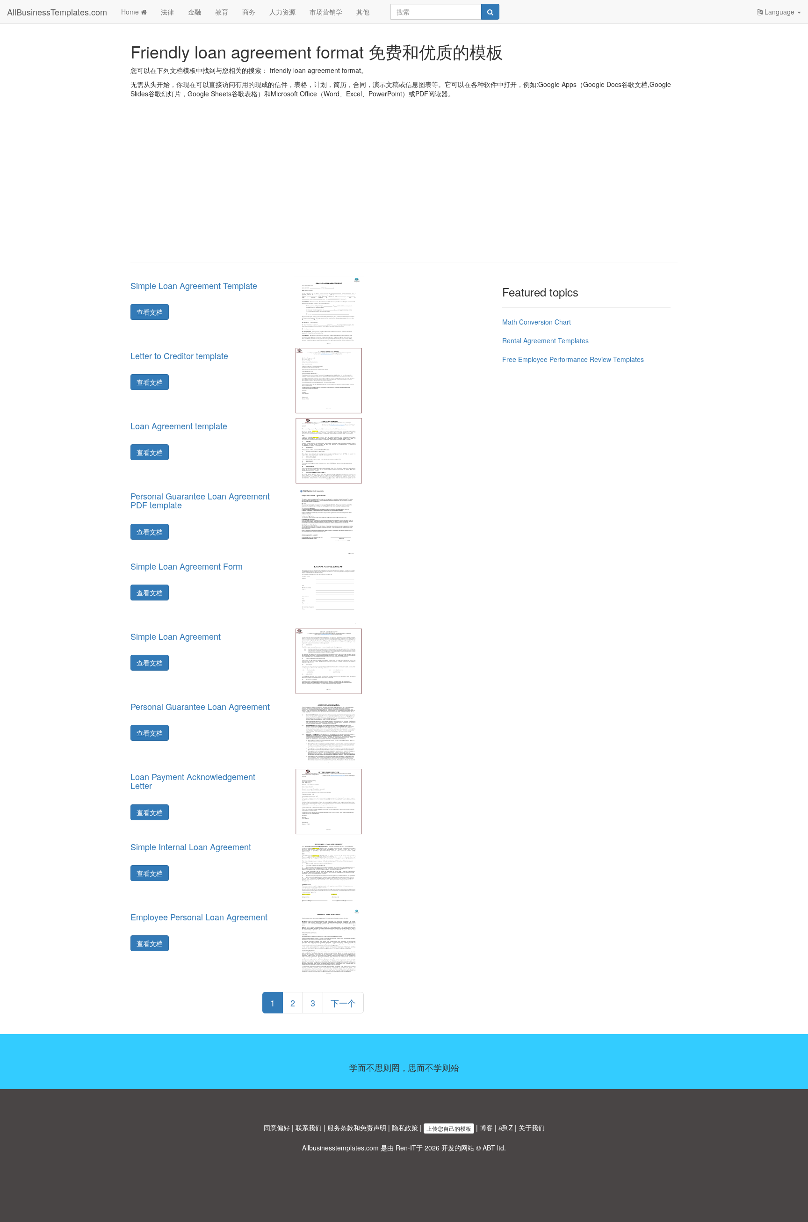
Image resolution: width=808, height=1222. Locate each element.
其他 (362, 11)
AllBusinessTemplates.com (57, 12)
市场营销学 (326, 11)
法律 (167, 11)
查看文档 (150, 312)
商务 (248, 11)
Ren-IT (406, 1147)
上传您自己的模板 (448, 1128)
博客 (486, 1127)
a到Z (505, 1127)
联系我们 (309, 1127)
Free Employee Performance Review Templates (573, 359)
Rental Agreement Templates (545, 340)
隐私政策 (405, 1127)
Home (131, 11)
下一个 (343, 1003)
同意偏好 (277, 1127)
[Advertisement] (404, 187)
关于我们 (532, 1127)
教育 (221, 11)
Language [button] (779, 11)
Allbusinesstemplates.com (340, 1147)
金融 (194, 11)
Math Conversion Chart (536, 321)
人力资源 (282, 11)
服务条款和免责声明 (356, 1127)
